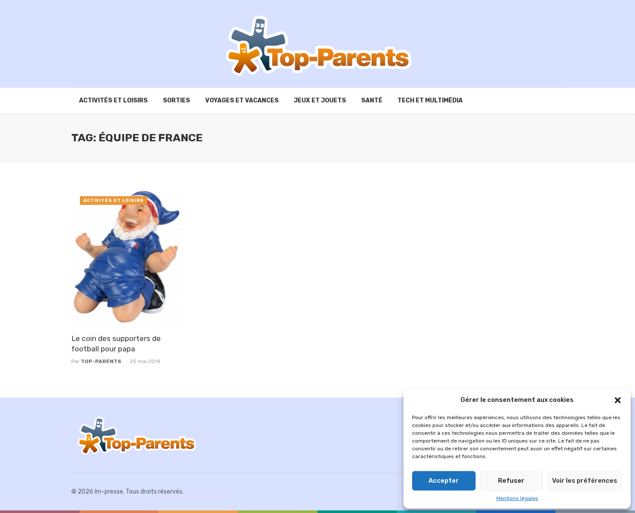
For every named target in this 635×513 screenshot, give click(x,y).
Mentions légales (517, 498)
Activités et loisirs (113, 100)
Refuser (511, 480)
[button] (617, 400)
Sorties (176, 100)
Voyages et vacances (242, 100)
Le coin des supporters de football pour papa (116, 344)
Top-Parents (101, 361)
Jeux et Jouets (320, 100)
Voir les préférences (584, 480)
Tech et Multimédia (430, 100)
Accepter (444, 480)
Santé (371, 100)
